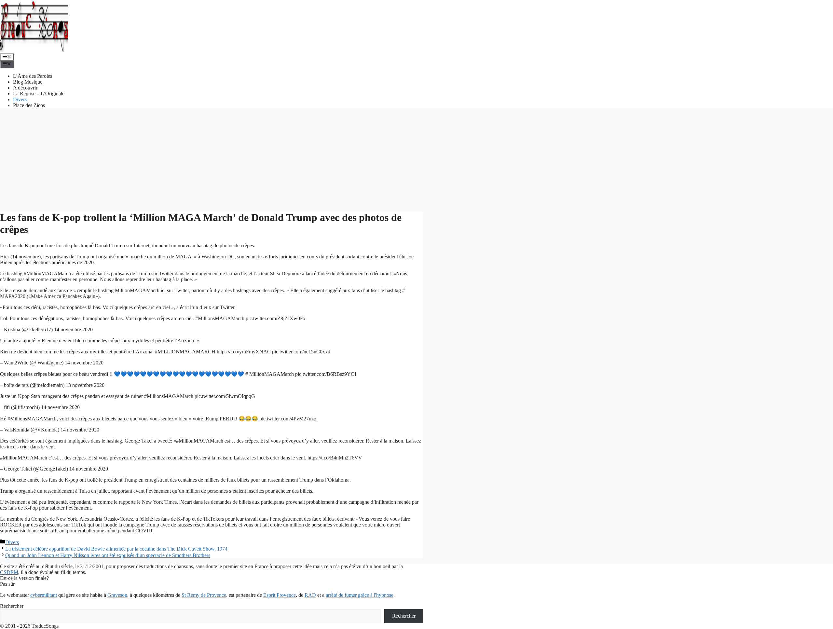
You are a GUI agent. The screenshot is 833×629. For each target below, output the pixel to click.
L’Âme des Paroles (32, 76)
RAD (310, 595)
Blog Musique (27, 82)
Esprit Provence (279, 595)
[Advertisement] (416, 159)
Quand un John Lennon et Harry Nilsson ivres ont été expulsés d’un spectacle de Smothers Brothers (107, 555)
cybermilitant (43, 595)
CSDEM (9, 572)
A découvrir (25, 87)
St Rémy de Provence (204, 595)
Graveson (117, 595)
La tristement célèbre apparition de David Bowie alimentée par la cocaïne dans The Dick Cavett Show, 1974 (116, 549)
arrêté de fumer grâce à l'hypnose (359, 595)
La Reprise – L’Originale (38, 93)
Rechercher (11, 606)
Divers (20, 99)
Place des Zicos (29, 105)
